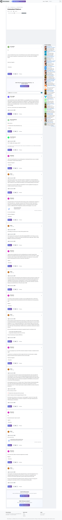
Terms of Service (42, 513)
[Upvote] (13, 74)
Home (8, 7)
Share (21, 131)
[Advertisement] (32, 21)
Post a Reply (25, 495)
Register (46, 1)
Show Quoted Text (11, 110)
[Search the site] (60, 1)
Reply (10, 73)
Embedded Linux (13, 7)
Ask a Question (25, 86)
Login (44, 1)
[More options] (41, 47)
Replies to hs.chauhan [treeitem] (26, 92)
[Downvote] (17, 74)
